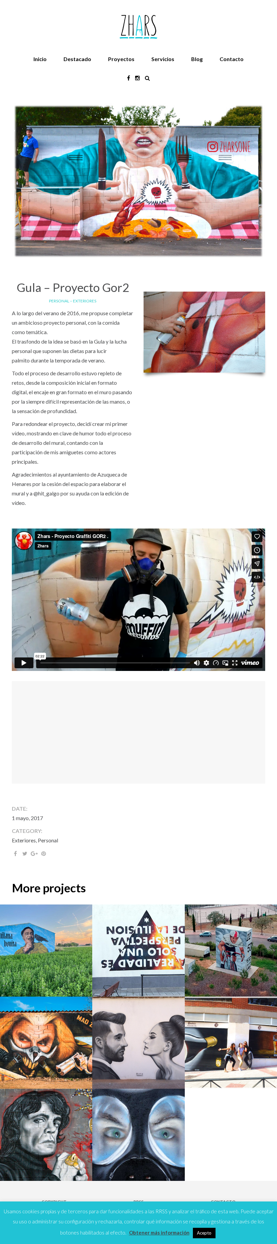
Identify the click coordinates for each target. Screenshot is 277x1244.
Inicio (40, 59)
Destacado (77, 59)
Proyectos (121, 59)
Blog (197, 59)
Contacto (232, 59)
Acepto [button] (204, 1233)
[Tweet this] (24, 853)
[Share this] (15, 853)
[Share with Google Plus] (34, 853)
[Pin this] (43, 853)
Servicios (162, 59)
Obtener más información (159, 1232)
